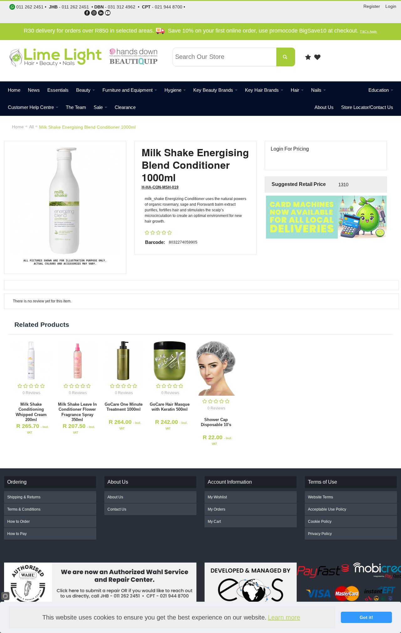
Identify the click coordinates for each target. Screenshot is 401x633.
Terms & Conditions (23, 509)
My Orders (216, 509)
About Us (115, 497)
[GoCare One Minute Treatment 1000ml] (123, 361)
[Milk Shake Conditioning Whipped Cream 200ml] (31, 361)
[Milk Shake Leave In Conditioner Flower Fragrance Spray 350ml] (77, 361)
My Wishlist (217, 497)
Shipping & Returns (23, 497)
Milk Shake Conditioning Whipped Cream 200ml (31, 412)
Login (390, 6)
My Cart (214, 521)
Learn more (284, 617)
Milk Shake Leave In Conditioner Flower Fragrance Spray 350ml (77, 412)
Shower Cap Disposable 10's (216, 422)
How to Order (18, 521)
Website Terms (320, 497)
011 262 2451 (75, 6)
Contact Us (116, 509)
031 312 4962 (121, 6)
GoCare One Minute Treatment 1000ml (124, 407)
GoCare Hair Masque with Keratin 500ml (170, 407)
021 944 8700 (168, 6)
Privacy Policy (320, 534)
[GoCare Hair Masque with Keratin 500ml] (170, 361)
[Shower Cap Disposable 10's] (216, 368)
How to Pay (17, 534)
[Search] (285, 57)
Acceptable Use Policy (327, 509)
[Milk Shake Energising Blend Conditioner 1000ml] (65, 149)
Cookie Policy (319, 521)
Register (371, 6)
